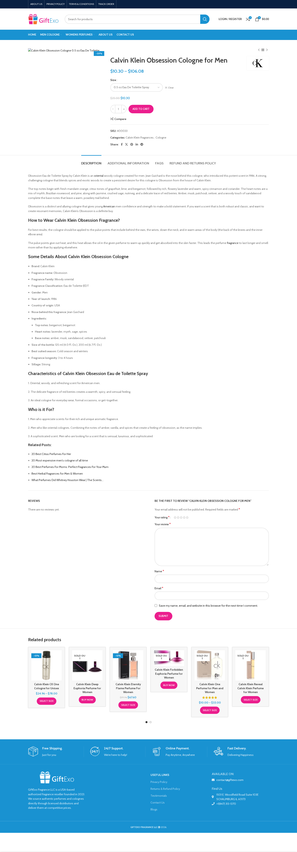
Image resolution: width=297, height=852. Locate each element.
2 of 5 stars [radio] (178, 517)
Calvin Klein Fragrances (140, 137)
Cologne (161, 137)
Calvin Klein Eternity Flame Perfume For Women (128, 688)
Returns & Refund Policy (165, 789)
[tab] (91, 161)
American (109, 206)
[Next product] (267, 50)
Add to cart (141, 108)
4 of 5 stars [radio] (184, 517)
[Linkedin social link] (136, 144)
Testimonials (159, 795)
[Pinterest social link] (131, 144)
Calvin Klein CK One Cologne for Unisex (46, 686)
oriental (98, 176)
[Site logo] (43, 19)
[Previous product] (259, 50)
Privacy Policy (159, 782)
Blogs (154, 809)
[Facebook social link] (122, 144)
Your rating (162, 517)
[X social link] (126, 144)
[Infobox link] (56, 751)
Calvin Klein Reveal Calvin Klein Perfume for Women (250, 688)
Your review (163, 524)
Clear (171, 87)
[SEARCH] (205, 19)
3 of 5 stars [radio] (181, 517)
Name (159, 571)
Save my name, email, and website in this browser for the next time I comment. (208, 605)
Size (113, 80)
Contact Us (158, 802)
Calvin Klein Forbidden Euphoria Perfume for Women (169, 673)
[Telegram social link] (141, 144)
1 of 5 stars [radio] (175, 517)
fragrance (232, 243)
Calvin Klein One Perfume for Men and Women (209, 688)
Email (159, 588)
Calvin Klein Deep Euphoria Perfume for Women (87, 688)
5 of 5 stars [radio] (187, 517)
